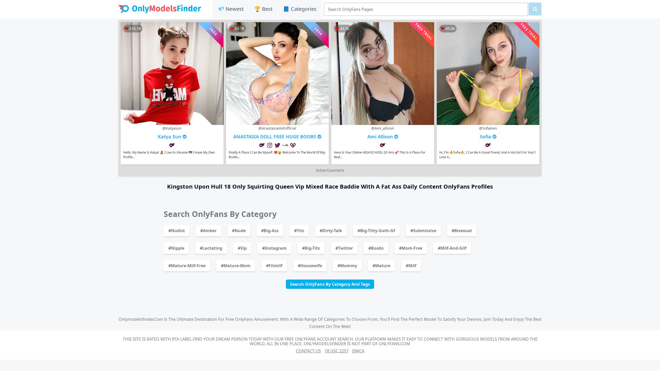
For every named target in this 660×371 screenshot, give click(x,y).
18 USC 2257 (337, 351)
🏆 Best (263, 8)
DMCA (358, 351)
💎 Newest (231, 8)
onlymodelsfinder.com (141, 319)
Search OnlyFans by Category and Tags (330, 284)
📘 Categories (300, 8)
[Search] (535, 9)
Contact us (308, 351)
